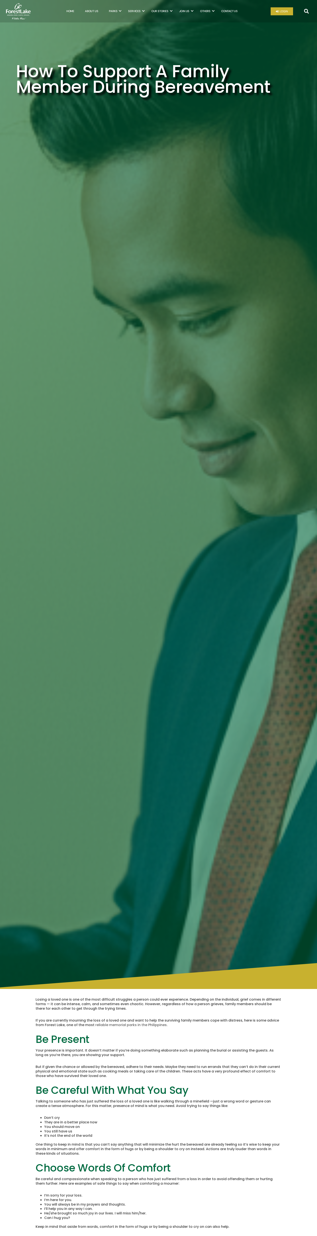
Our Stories (159, 11)
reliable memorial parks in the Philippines (131, 1024)
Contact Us (229, 11)
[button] (306, 11)
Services (134, 11)
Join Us (184, 11)
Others (205, 11)
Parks (113, 11)
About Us (91, 11)
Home (70, 11)
